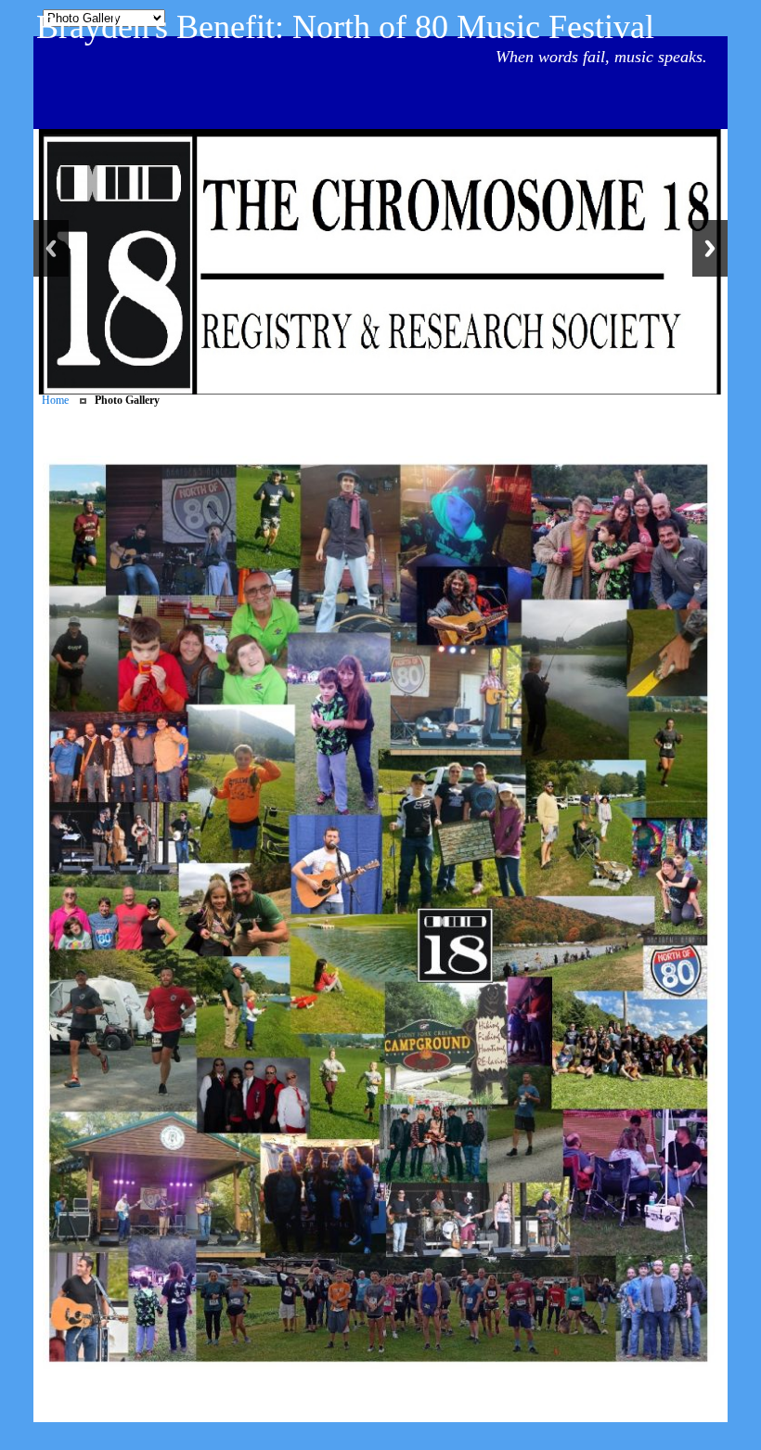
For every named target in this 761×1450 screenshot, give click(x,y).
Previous (51, 248)
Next (710, 248)
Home (55, 400)
